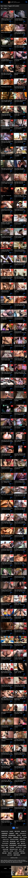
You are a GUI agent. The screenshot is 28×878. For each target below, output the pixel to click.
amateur (22, 839)
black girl (5, 849)
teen (25, 847)
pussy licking (4, 845)
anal (17, 833)
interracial (12, 835)
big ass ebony (5, 843)
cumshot (11, 833)
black (11, 831)
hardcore (4, 835)
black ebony (13, 845)
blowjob (12, 841)
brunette (23, 831)
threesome (21, 851)
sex (24, 849)
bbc (7, 847)
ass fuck (23, 841)
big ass (4, 853)
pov (21, 837)
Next (17, 827)
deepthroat (17, 855)
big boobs (13, 843)
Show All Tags (14, 857)
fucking (25, 837)
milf (18, 841)
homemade (4, 833)
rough (10, 837)
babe (18, 843)
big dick (23, 853)
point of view (5, 841)
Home (5, 868)
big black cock (14, 849)
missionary (16, 853)
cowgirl (12, 847)
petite (19, 835)
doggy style (6, 839)
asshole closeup (14, 839)
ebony (10, 853)
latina (16, 851)
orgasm (24, 835)
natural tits (19, 847)
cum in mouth (23, 833)
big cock (17, 831)
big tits (23, 843)
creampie (15, 837)
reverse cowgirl (22, 845)
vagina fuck (4, 837)
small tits (5, 851)
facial (3, 847)
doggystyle (4, 831)
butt (20, 849)
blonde (11, 851)
